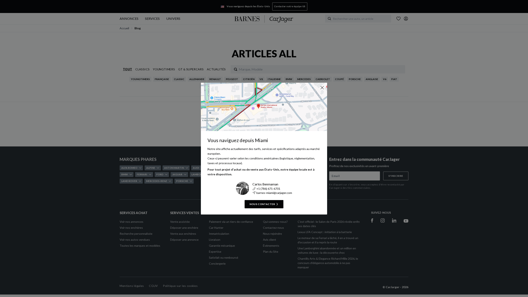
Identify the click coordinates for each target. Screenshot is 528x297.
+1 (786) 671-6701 (268, 188)
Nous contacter (262, 204)
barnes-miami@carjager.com (274, 192)
